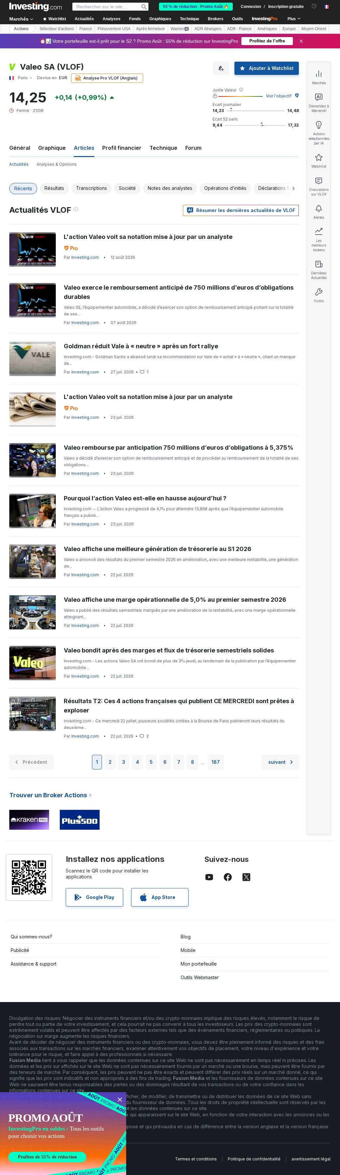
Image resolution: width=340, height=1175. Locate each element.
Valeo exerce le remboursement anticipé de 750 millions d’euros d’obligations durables (179, 292)
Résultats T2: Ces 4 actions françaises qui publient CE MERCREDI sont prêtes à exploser (179, 706)
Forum (193, 147)
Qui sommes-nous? (31, 936)
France (85, 29)
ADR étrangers (208, 29)
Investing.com (85, 257)
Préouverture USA (114, 29)
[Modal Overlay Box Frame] (63, 1133)
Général (19, 147)
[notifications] (314, 6)
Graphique (52, 147)
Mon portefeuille (199, 964)
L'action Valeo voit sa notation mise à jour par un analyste (148, 236)
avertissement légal (311, 1158)
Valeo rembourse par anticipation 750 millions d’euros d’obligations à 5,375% (179, 447)
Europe (289, 29)
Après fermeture (150, 29)
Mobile (188, 950)
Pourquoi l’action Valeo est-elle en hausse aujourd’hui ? (145, 498)
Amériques (267, 29)
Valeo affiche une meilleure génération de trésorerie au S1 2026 (157, 548)
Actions (21, 29)
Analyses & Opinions (57, 164)
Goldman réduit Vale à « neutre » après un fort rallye (141, 346)
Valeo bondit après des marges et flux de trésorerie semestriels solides (169, 650)
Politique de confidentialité (254, 1158)
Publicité (20, 950)
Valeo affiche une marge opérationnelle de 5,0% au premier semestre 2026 (175, 599)
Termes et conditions (196, 1158)
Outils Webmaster (200, 977)
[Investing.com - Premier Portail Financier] (35, 6)
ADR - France (239, 29)
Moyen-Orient (313, 29)
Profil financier (121, 147)
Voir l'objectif (279, 95)
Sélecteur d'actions (57, 29)
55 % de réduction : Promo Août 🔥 (196, 6)
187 (216, 762)
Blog (186, 936)
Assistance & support (33, 964)
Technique (163, 147)
